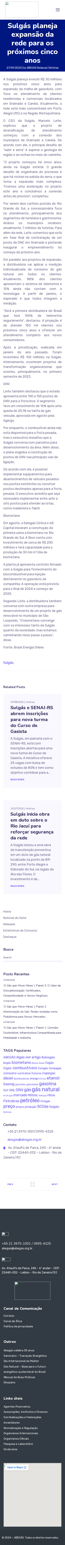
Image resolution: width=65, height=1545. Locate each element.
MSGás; (33, 1095)
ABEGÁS (9, 1057)
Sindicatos (10, 1449)
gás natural (46, 1089)
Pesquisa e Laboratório (18, 1444)
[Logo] (21, 10)
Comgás (43, 1068)
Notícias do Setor (15, 918)
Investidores (12, 1422)
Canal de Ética (13, 1321)
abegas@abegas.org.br (24, 1140)
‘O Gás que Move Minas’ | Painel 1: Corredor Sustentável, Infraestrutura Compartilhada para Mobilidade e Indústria (32, 1033)
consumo (10, 1073)
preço (9, 1106)
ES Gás (42, 1079)
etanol (53, 1078)
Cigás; (7, 1068)
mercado (20, 1095)
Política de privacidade (18, 1326)
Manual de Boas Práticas (19, 1377)
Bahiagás (48, 1057)
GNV (19, 1090)
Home (7, 911)
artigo (36, 1057)
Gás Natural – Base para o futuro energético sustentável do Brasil (25, 1369)
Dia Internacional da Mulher (21, 1361)
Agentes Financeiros (17, 1406)
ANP (28, 1057)
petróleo (30, 1100)
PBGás (51, 1095)
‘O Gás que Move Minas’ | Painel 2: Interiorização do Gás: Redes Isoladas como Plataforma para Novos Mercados (30, 1012)
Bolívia (35, 1063)
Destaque (9, 937)
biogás (7, 1062)
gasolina (47, 1083)
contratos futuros (29, 1073)
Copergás (48, 1073)
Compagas (55, 1068)
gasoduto (20, 1084)
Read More (17, 779)
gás (27, 1089)
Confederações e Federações (22, 1417)
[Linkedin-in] (7, 1221)
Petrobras (11, 1101)
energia (34, 1078)
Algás (20, 1057)
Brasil (41, 1063)
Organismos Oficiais (16, 1438)
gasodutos (32, 1084)
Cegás (49, 1062)
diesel (8, 1078)
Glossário (9, 1382)
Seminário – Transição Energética (25, 1355)
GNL (12, 1090)
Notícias (54, 67)
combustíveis (25, 1068)
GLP (5, 1090)
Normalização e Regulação (21, 1428)
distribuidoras (21, 1078)
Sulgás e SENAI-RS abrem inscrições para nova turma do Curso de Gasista (31, 719)
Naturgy (43, 1095)
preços (20, 1106)
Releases (9, 924)
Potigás (45, 1101)
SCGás (43, 1106)
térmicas (7, 1112)
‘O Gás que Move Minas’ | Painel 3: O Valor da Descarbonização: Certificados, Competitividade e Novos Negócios (32, 991)
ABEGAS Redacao (37, 67)
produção (30, 1106)
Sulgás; (8, 663)
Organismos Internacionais (21, 1433)
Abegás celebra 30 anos (19, 1350)
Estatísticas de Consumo (20, 930)
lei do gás (8, 1095)
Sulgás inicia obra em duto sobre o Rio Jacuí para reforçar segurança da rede (31, 826)
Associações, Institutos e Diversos (25, 1411)
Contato (9, 1315)
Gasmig (8, 1084)
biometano (21, 1062)
